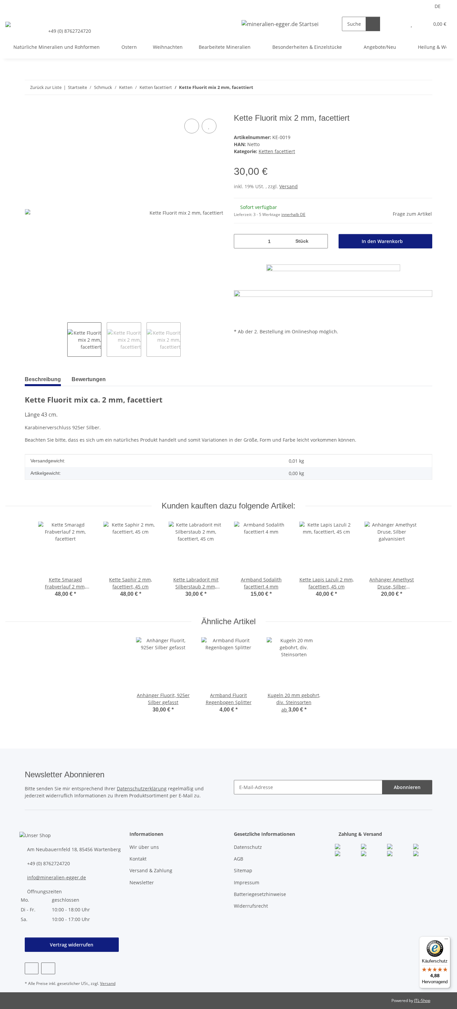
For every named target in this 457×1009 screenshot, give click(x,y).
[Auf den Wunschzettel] (209, 126)
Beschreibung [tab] (43, 379)
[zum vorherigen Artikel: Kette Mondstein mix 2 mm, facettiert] (410, 87)
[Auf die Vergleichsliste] (191, 126)
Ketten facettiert (277, 151)
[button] (398, 23)
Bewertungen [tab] (89, 379)
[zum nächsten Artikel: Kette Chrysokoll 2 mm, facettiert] (425, 87)
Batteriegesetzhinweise (260, 894)
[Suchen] (373, 24)
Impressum (246, 882)
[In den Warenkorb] (30, 109)
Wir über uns (144, 847)
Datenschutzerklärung (142, 788)
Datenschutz (248, 847)
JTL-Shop (422, 1000)
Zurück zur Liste (46, 87)
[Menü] (446, 940)
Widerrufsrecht (251, 906)
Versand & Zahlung (150, 870)
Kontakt (138, 859)
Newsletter (141, 882)
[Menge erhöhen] (320, 241)
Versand (288, 186)
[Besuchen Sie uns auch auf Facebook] (31, 968)
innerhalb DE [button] (293, 214)
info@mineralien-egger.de (56, 877)
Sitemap (243, 870)
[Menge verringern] (241, 241)
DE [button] (438, 6)
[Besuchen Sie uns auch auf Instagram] (48, 968)
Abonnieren (407, 787)
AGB (238, 859)
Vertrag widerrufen (71, 944)
